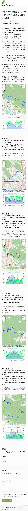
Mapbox (22, 115)
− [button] (4, 88)
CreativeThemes (6, 509)
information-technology (8, 23)
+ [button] (4, 86)
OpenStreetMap (11, 114)
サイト (4, 466)
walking (17, 23)
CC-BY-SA (15, 115)
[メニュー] (25, 3)
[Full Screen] (4, 90)
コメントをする (7, 481)
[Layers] (23, 86)
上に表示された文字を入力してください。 (12, 474)
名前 (4, 456)
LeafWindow (7, 5)
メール (5, 461)
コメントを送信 (7, 500)
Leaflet (4, 114)
